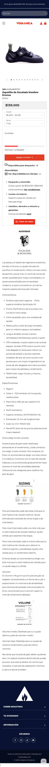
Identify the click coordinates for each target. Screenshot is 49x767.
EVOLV (5, 98)
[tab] (11, 79)
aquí (29, 214)
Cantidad (9, 133)
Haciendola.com (24, 757)
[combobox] (21, 13)
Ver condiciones (32, 189)
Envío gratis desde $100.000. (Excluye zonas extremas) (24, 4)
